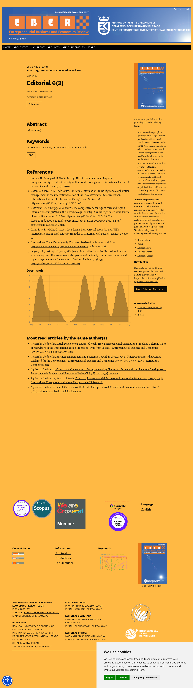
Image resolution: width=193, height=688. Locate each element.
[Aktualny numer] (152, 563)
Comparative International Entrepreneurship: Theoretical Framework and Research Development (110, 369)
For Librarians (64, 562)
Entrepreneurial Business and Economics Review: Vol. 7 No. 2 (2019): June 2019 (74, 373)
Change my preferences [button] (145, 677)
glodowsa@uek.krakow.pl (91, 626)
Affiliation (34, 104)
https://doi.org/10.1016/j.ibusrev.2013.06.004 (55, 263)
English (146, 509)
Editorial (80, 378)
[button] (21, 47)
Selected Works (145, 251)
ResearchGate (144, 239)
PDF (31, 155)
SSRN (140, 243)
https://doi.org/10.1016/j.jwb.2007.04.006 (89, 216)
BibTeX (141, 314)
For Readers (63, 553)
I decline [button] (123, 677)
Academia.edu (144, 247)
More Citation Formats (150, 289)
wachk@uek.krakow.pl (89, 609)
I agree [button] (109, 677)
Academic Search (145, 255)
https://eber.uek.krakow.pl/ (41, 612)
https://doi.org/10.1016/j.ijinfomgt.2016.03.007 (56, 203)
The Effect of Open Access (150, 226)
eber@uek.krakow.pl (35, 616)
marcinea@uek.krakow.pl (91, 639)
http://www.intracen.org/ (45, 246)
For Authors (63, 558)
